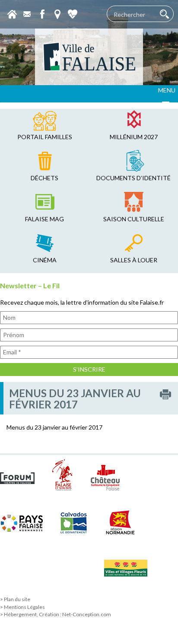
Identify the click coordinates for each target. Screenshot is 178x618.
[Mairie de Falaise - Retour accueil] (89, 57)
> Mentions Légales (22, 607)
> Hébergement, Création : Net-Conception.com (55, 614)
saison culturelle (133, 219)
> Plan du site (15, 599)
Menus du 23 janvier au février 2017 (54, 427)
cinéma (45, 260)
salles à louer (133, 260)
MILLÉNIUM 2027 (134, 136)
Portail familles (44, 136)
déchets (44, 178)
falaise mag (44, 219)
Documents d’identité (133, 178)
